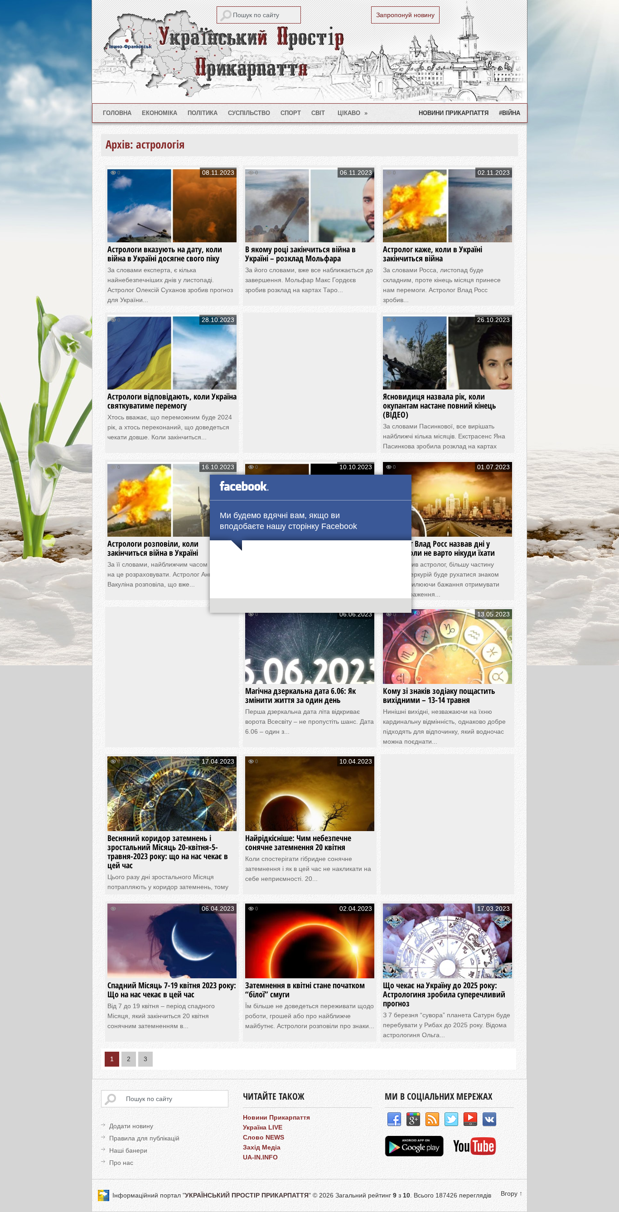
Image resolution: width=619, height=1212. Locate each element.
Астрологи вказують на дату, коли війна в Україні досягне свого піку (164, 254)
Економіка (159, 113)
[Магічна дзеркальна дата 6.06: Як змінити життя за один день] (309, 675)
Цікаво (353, 113)
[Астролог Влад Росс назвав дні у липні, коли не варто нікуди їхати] (447, 528)
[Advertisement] (317, 378)
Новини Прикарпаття (453, 113)
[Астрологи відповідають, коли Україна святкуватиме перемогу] (172, 381)
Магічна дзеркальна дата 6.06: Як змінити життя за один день (300, 695)
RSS (432, 1119)
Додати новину (131, 1126)
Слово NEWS (263, 1137)
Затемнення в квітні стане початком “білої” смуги (305, 990)
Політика (203, 113)
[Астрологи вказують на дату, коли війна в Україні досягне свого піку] (172, 233)
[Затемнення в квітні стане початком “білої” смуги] (309, 969)
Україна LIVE (262, 1127)
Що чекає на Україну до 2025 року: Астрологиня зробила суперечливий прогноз (444, 994)
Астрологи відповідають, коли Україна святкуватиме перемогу (172, 401)
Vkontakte (489, 1119)
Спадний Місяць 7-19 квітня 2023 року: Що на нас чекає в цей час (171, 990)
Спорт (290, 113)
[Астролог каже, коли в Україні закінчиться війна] (447, 233)
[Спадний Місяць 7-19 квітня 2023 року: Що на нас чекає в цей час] (172, 969)
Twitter (451, 1119)
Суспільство (249, 113)
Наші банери (128, 1150)
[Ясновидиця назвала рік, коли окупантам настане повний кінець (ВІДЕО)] (447, 381)
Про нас (121, 1162)
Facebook (394, 1119)
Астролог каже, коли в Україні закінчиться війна (432, 254)
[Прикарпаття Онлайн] (474, 1154)
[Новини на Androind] (415, 1154)
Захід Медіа (261, 1147)
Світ (318, 113)
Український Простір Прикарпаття (309, 51)
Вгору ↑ (511, 1193)
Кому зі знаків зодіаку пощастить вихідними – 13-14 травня (439, 695)
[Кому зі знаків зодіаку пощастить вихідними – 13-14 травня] (447, 675)
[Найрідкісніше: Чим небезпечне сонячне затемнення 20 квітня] (309, 822)
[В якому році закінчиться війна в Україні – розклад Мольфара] (309, 233)
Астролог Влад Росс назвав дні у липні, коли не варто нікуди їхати (439, 548)
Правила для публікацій (144, 1138)
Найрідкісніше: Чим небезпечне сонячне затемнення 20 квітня (298, 842)
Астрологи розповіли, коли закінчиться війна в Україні (152, 548)
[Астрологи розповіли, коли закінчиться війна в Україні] (172, 528)
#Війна (509, 113)
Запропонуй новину (405, 15)
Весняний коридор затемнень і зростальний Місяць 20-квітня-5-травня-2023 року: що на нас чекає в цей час (167, 851)
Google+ (413, 1119)
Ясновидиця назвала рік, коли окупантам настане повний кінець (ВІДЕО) (439, 405)
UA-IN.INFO (260, 1157)
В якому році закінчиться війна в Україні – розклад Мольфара (300, 254)
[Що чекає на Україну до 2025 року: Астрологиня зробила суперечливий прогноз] (447, 969)
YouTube (470, 1119)
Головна (117, 113)
